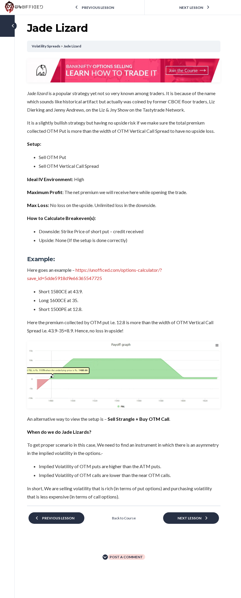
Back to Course (124, 518)
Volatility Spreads (46, 46)
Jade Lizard (72, 46)
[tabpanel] (123, 280)
